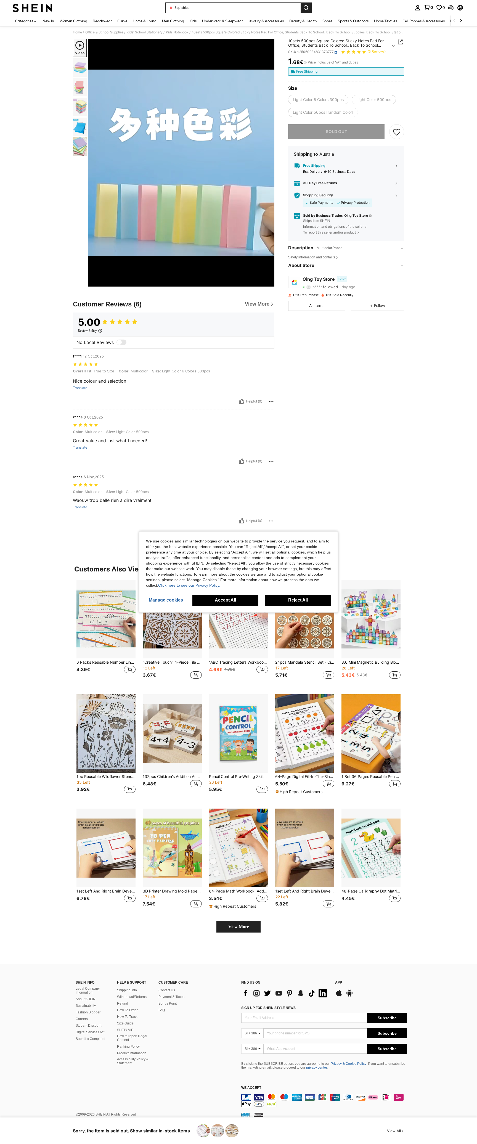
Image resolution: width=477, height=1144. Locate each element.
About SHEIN (86, 999)
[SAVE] (396, 131)
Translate (80, 388)
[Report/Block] (271, 401)
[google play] (349, 996)
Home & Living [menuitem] (145, 21)
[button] (450, 7)
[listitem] (106, 633)
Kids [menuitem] (193, 21)
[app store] (339, 996)
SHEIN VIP (125, 1030)
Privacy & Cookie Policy (348, 1064)
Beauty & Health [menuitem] (303, 21)
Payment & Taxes (171, 997)
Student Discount (88, 1026)
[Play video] (181, 162)
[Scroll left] (454, 20)
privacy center (316, 1067)
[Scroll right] (461, 20)
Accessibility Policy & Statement (133, 1061)
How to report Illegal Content (132, 1038)
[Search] (306, 7)
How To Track (127, 1017)
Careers (82, 1019)
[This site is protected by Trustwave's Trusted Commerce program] (245, 1115)
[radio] (318, 99)
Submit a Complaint (90, 1039)
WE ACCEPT (251, 1088)
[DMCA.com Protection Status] (258, 1115)
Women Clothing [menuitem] (73, 21)
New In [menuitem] (48, 21)
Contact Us (166, 990)
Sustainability (86, 1006)
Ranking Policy (128, 1046)
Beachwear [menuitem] (102, 21)
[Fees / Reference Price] (305, 63)
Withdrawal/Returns (132, 997)
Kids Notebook (177, 32)
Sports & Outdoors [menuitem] (353, 21)
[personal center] (417, 7)
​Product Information (131, 1053)
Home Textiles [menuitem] (385, 21)
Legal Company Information (88, 990)
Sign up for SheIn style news (268, 1008)
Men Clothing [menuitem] (173, 21)
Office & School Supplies (104, 32)
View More (238, 926)
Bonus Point (167, 1003)
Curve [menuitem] (122, 21)
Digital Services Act (90, 1032)
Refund (122, 1003)
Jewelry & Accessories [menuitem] (266, 21)
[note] (299, 792)
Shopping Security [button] (318, 195)
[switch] (121, 342)
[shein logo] (32, 7)
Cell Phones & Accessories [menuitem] (423, 21)
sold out (336, 131)
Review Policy (87, 331)
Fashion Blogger (88, 1012)
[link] (428, 7)
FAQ (161, 1010)
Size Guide (125, 1023)
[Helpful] (241, 401)
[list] (285, 993)
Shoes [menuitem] (327, 21)
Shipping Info (127, 990)
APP (338, 982)
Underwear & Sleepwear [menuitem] (222, 21)
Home (77, 32)
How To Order (127, 1010)
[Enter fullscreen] (268, 282)
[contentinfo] (324, 1100)
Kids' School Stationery (145, 32)
